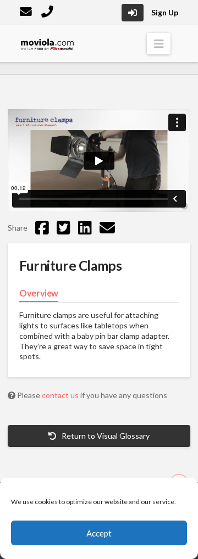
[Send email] (107, 227)
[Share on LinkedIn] (85, 227)
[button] (158, 43)
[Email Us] (27, 13)
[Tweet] (63, 227)
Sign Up (164, 12)
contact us (61, 395)
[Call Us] (48, 13)
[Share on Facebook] (42, 227)
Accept (99, 533)
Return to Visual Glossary (105, 435)
